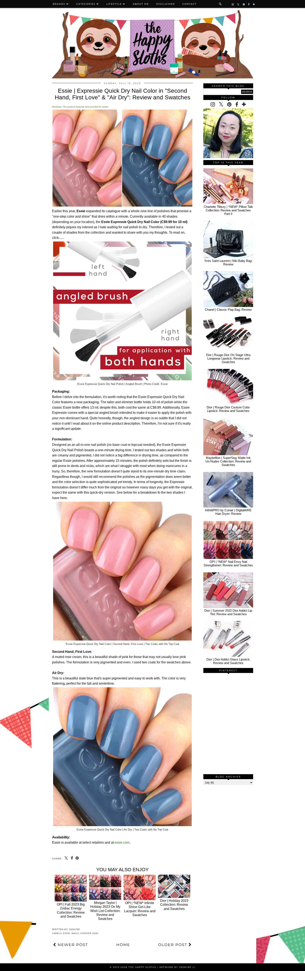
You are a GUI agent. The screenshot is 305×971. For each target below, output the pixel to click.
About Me (141, 3)
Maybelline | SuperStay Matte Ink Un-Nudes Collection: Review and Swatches (228, 461)
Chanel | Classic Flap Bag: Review (228, 309)
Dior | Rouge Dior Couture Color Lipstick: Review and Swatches (228, 409)
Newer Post (72, 945)
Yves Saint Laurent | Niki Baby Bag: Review (228, 262)
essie (66, 933)
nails (75, 933)
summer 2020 (89, 933)
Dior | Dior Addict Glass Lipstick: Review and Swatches (228, 661)
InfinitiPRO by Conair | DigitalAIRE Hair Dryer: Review (228, 511)
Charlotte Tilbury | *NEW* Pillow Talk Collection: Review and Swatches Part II (228, 210)
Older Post (173, 945)
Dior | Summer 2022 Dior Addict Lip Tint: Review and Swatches (228, 612)
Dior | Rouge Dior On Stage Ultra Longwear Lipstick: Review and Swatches (228, 358)
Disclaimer (165, 3)
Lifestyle (114, 3)
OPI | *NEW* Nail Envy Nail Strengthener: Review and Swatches (228, 563)
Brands (59, 3)
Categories (85, 3)
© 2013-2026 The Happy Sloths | (134, 967)
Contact (189, 3)
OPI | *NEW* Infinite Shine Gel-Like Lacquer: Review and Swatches (139, 909)
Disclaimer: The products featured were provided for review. (80, 107)
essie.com (122, 842)
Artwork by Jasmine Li (177, 967)
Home (123, 945)
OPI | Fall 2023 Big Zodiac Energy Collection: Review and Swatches (71, 910)
